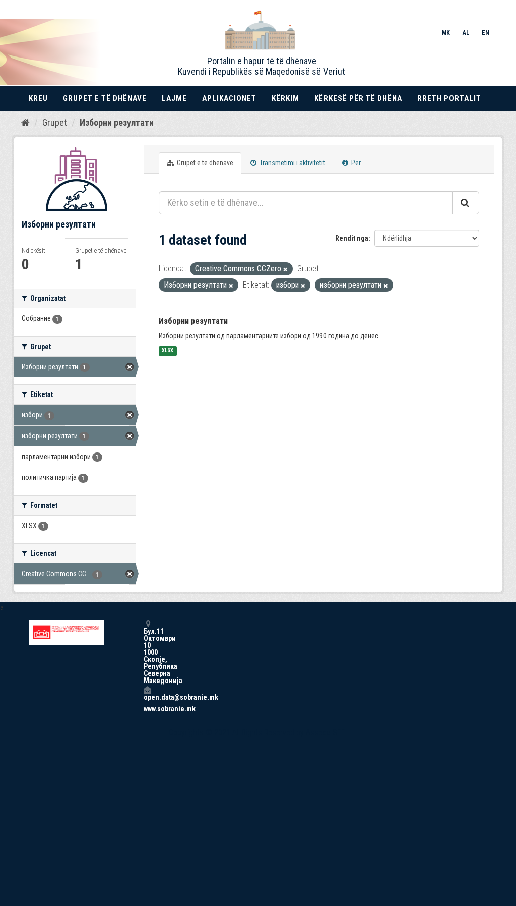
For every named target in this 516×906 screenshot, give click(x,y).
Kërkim (285, 98)
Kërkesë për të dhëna (358, 98)
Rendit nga (351, 238)
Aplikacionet (229, 98)
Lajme (174, 98)
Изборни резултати (117, 122)
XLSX (167, 351)
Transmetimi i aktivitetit (291, 163)
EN (485, 32)
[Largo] (285, 269)
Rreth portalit (449, 98)
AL (466, 32)
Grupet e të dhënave (105, 98)
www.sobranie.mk (147, 708)
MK (446, 32)
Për (355, 163)
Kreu (38, 98)
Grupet (54, 122)
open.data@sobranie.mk (147, 697)
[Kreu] (25, 122)
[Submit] (465, 202)
